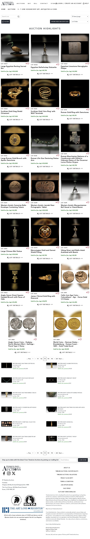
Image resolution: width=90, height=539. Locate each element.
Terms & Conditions (66, 481)
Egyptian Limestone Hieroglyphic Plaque (74, 67)
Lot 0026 (34, 64)
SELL (35, 3)
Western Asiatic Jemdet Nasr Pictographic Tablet (42, 206)
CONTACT (44, 3)
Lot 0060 (4, 108)
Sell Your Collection (51, 531)
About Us (67, 468)
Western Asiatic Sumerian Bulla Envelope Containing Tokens (13, 206)
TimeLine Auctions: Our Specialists (66, 471)
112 (41, 359)
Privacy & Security (67, 478)
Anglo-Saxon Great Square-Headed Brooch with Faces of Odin (13, 297)
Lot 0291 (64, 202)
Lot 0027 (64, 63)
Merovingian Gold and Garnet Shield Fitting (43, 251)
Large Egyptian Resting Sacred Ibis (13, 67)
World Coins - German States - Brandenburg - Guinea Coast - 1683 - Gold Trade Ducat (66, 344)
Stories (54, 3)
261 (57, 359)
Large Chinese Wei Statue (11, 251)
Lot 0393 (4, 248)
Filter (6, 21)
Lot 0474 (34, 247)
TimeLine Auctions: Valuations (67, 474)
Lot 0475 (64, 247)
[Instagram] (9, 473)
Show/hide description (59, 21)
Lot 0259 (34, 202)
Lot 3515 (64, 292)
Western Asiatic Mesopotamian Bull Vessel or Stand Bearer (73, 206)
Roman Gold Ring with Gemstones (75, 112)
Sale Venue (66, 488)
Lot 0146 (4, 155)
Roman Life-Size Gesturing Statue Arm (45, 159)
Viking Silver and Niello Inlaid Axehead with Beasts (73, 251)
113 (45, 359)
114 (48, 359)
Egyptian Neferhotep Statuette (44, 67)
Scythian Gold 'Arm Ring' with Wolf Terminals (43, 112)
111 (37, 359)
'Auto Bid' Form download (67, 492)
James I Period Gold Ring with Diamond (43, 297)
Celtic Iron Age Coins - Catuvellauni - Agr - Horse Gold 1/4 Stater (74, 297)
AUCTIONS (21, 3)
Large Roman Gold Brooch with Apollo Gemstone (13, 159)
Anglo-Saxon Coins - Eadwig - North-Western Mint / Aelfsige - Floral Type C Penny (21, 344)
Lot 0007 (4, 63)
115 (52, 359)
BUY (29, 3)
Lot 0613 (34, 293)
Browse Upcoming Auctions (53, 527)
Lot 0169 (34, 155)
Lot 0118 (64, 109)
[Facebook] (4, 473)
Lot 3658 (56, 339)
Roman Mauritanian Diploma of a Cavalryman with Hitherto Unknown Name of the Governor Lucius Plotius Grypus (74, 159)
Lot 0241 (4, 202)
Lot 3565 (11, 339)
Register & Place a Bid (51, 529)
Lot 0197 (64, 153)
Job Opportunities (67, 485)
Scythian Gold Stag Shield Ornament (11, 112)
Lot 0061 (34, 108)
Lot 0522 (4, 292)
